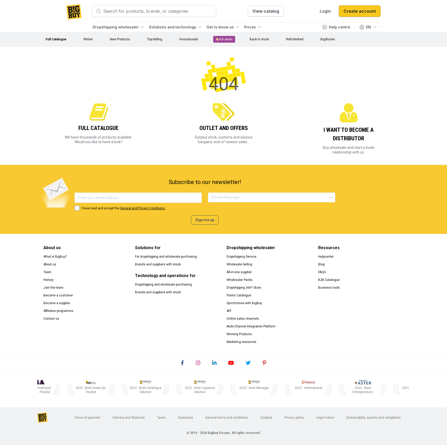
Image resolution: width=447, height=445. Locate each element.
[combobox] (211, 197)
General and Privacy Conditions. (143, 208)
